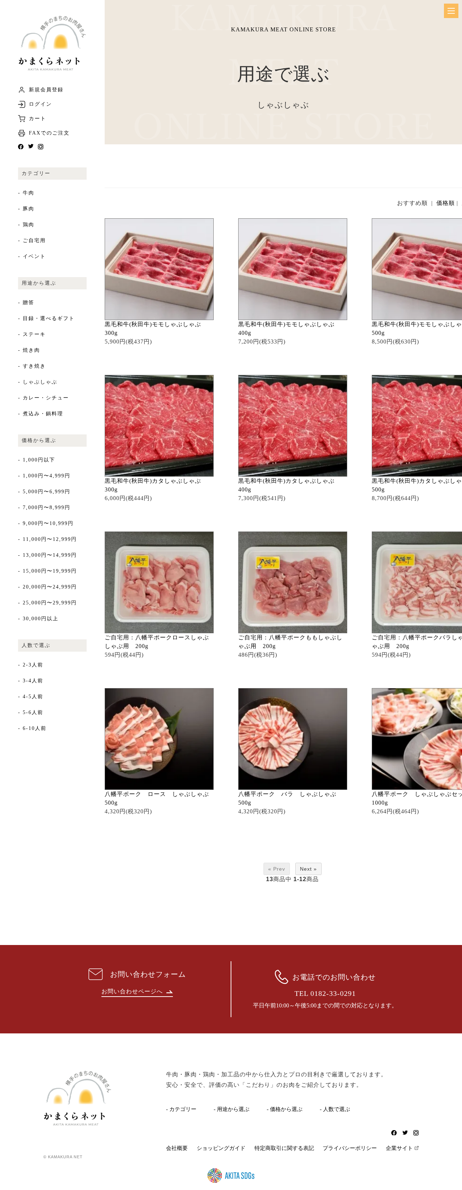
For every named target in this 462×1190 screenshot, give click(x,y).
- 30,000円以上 (38, 618)
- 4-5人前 (30, 696)
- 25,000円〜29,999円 (47, 602)
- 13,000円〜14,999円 (47, 555)
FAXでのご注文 (49, 133)
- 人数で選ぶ (335, 1109)
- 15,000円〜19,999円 (47, 571)
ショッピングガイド (221, 1148)
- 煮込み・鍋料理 (40, 413)
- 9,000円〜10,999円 (46, 523)
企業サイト (399, 1148)
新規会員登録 (46, 89)
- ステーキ (32, 334)
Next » (308, 869)
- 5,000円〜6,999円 (44, 491)
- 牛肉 (26, 193)
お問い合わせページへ (132, 991)
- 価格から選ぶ (284, 1109)
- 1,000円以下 (36, 460)
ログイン (40, 104)
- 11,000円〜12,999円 (47, 539)
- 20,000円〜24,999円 (47, 587)
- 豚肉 (26, 208)
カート (37, 118)
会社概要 (177, 1148)
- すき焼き (32, 366)
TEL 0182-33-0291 (325, 993)
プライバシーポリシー (350, 1148)
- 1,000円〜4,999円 (44, 475)
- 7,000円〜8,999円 (44, 507)
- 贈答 (26, 302)
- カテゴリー (181, 1109)
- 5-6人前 (30, 712)
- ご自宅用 (32, 240)
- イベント (32, 256)
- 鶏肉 (26, 224)
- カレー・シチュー (43, 398)
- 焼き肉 (29, 350)
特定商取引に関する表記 (284, 1148)
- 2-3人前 (30, 665)
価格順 (445, 203)
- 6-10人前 (32, 728)
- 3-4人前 (30, 680)
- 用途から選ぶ (231, 1109)
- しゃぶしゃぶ (37, 382)
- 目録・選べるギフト (46, 318)
